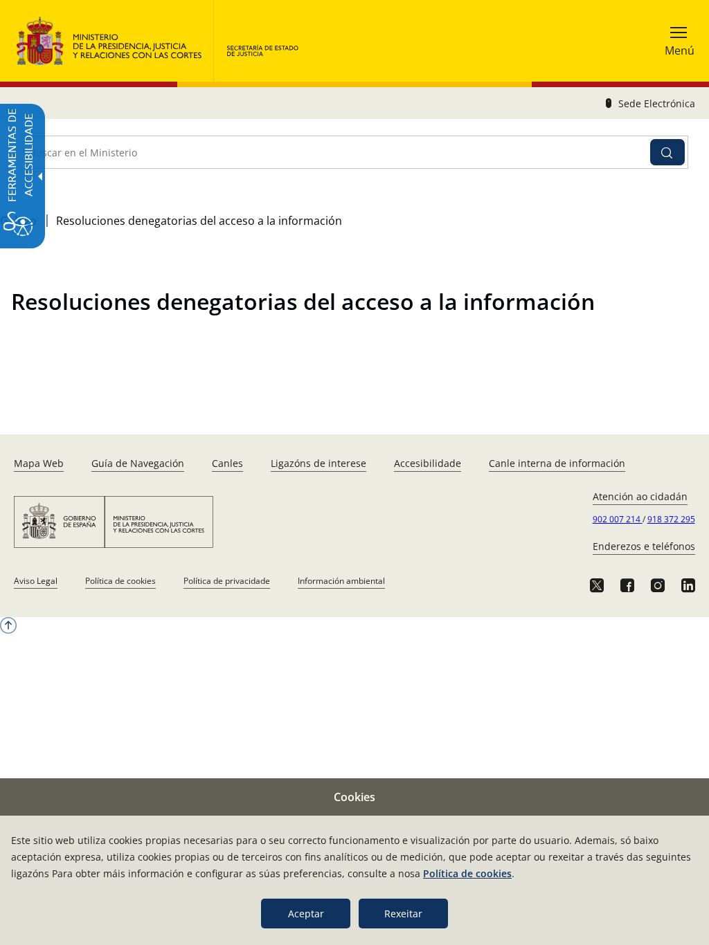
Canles (227, 463)
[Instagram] (657, 585)
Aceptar (306, 913)
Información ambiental (341, 581)
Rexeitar (403, 913)
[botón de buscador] (667, 152)
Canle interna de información (557, 463)
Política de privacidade (226, 581)
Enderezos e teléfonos (644, 546)
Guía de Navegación (137, 463)
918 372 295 (671, 519)
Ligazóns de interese (318, 463)
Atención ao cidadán (640, 496)
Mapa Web (39, 463)
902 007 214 (618, 519)
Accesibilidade (427, 463)
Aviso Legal (35, 581)
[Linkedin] (688, 585)
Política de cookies (120, 581)
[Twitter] (596, 585)
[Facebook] (627, 585)
